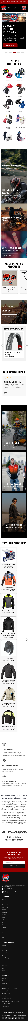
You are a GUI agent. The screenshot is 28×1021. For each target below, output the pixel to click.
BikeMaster (4, 965)
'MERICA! (4, 899)
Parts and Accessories (7, 920)
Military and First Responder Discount (11, 1001)
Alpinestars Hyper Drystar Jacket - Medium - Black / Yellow (8, 727)
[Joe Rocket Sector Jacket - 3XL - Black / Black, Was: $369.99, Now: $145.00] (8, 650)
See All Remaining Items (21, 1)
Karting (3, 937)
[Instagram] (6, 1018)
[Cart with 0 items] (18, 8)
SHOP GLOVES (8, 228)
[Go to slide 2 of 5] (10, 52)
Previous (2, 2)
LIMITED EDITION (5, 904)
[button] (9, 316)
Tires (3, 922)
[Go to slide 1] (2, 345)
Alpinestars (4, 945)
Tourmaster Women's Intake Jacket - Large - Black (8, 634)
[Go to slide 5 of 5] (22, 52)
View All (4, 970)
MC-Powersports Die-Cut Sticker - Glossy (9, 288)
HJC (3, 947)
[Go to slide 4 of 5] (18, 52)
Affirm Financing (6, 980)
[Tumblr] (16, 1018)
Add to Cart (20, 346)
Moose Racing (5, 958)
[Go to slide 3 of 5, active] (14, 52)
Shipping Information (7, 996)
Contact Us (4, 983)
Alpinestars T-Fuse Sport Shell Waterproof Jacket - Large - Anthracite (8, 681)
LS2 (3, 960)
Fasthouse (4, 950)
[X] (9, 1018)
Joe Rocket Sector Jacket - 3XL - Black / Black (8, 657)
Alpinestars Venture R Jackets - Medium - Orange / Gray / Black (8, 588)
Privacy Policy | (17, 1015)
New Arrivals (5, 907)
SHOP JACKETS (8, 200)
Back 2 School (5, 902)
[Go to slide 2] (26, 345)
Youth (3, 932)
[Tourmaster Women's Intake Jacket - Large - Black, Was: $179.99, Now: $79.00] (8, 627)
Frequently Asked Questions (9, 991)
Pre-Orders (4, 927)
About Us (4, 978)
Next (26, 2)
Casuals (4, 914)
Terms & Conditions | (7, 1015)
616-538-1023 (8, 889)
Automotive (4, 935)
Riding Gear (4, 912)
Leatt (3, 955)
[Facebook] (3, 1018)
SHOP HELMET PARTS (9, 255)
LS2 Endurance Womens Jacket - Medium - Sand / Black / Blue (8, 704)
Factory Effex (5, 953)
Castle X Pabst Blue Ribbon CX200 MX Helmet (8, 565)
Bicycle (3, 917)
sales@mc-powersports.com (11, 892)
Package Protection (6, 998)
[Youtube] (12, 1018)
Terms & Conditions (6, 993)
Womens (4, 930)
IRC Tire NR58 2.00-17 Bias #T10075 (12, 353)
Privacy (3, 986)
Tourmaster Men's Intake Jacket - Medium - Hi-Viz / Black (8, 611)
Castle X (4, 963)
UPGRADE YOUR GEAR (9, 173)
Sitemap (23, 1015)
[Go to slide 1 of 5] (6, 52)
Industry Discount (6, 1003)
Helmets (4, 909)
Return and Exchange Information (10, 988)
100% (3, 968)
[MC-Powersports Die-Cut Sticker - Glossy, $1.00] (9, 281)
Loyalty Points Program (7, 1006)
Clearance (4, 925)
